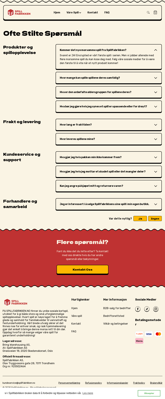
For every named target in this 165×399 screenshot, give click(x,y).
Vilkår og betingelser (115, 323)
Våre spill (76, 315)
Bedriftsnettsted (113, 315)
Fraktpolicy (139, 383)
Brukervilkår (156, 383)
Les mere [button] (87, 393)
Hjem (74, 308)
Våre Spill (73, 12)
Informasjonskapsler (117, 383)
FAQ (73, 331)
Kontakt (76, 323)
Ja (140, 218)
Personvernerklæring (69, 383)
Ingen (155, 218)
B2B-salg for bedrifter (117, 308)
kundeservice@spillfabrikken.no (19, 383)
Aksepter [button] (149, 393)
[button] (148, 12)
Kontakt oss (82, 269)
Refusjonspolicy (93, 383)
